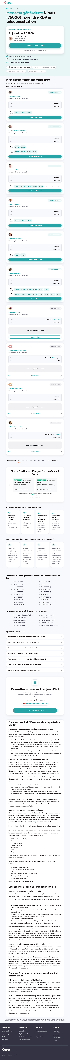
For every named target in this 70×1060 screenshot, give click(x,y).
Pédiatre (4, 1037)
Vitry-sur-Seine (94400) (49, 615)
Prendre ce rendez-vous (35, 46)
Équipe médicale (23, 1034)
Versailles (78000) (47, 622)
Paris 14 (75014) (46, 589)
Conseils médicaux (24, 1039)
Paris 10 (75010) (18, 605)
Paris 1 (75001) (18, 582)
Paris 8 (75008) (18, 599)
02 (23, 461)
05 (35, 461)
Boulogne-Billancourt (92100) (23, 615)
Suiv (55, 461)
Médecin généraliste (7, 1031)
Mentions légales (7, 1055)
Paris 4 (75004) (18, 589)
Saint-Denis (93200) (20, 617)
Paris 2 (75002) (18, 584)
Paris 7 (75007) (18, 597)
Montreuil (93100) (19, 622)
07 (43, 461)
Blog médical (22, 1031)
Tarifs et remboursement (26, 1037)
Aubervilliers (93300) (48, 620)
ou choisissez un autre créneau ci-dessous (35, 50)
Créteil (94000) (46, 617)
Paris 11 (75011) (45, 582)
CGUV (15, 1055)
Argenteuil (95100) (19, 620)
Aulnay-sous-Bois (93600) (49, 625)
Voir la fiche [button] (35, 337)
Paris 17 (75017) (46, 597)
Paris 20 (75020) (46, 605)
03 (27, 461)
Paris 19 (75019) (46, 602)
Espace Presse (40, 1037)
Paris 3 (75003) (18, 587)
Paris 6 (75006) (18, 594)
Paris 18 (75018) (46, 599)
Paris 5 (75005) (18, 592)
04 (31, 461)
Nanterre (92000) (19, 625)
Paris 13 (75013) (46, 587)
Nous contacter (40, 1034)
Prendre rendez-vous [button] (35, 117)
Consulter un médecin (34, 710)
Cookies (55, 1040)
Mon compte (62, 2)
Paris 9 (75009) (18, 602)
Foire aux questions (41, 1031)
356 (49, 461)
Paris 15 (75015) (46, 592)
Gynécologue (6, 1034)
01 (19, 461)
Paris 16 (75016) (46, 594)
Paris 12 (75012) (46, 584)
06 (39, 461)
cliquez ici (36, 822)
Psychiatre (5, 1039)
